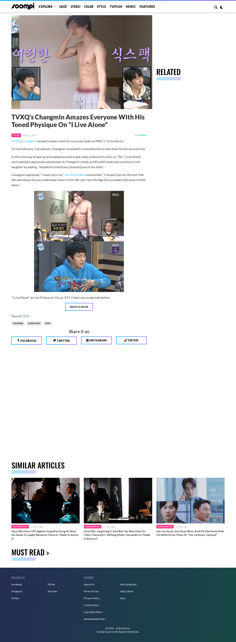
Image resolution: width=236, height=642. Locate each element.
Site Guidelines (128, 584)
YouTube (52, 591)
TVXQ (15, 141)
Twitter (63, 340)
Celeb (88, 6)
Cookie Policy (91, 605)
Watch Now (79, 306)
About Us (89, 584)
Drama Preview (20, 526)
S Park (142, 135)
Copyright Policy (93, 612)
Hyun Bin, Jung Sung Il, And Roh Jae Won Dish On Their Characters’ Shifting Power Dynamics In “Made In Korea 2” (117, 534)
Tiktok (133, 340)
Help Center (127, 591)
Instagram (98, 340)
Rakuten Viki (125, 631)
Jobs (122, 598)
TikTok (51, 584)
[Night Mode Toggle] (221, 7)
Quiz (63, 6)
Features (147, 6)
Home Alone (34, 323)
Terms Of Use (91, 591)
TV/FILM (116, 6)
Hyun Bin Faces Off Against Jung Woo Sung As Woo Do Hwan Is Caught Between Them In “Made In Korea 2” (44, 534)
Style (101, 6)
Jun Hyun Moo (75, 175)
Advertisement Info (94, 618)
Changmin (30, 141)
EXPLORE (45, 6)
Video (75, 6)
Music (131, 6)
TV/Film (16, 135)
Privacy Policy (92, 598)
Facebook (28, 340)
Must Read (28, 552)
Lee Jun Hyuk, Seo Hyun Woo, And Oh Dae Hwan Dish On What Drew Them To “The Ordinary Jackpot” (190, 533)
